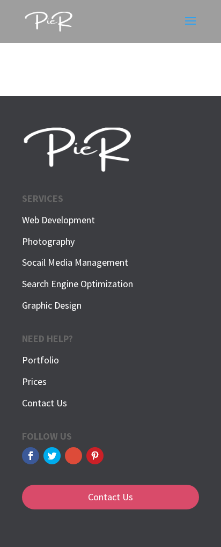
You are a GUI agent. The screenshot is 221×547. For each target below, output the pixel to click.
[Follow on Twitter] (52, 455)
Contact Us (44, 403)
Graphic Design (52, 305)
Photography (48, 241)
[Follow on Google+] (73, 455)
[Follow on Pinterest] (95, 455)
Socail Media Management (75, 262)
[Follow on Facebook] (30, 455)
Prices (34, 381)
